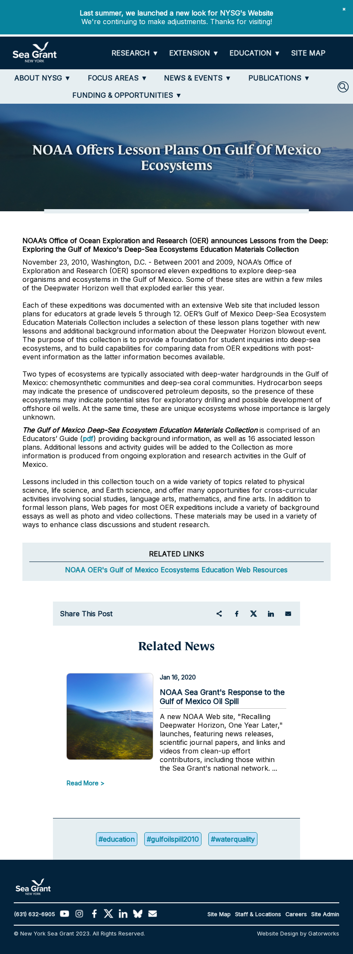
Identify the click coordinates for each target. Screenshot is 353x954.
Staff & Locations (258, 914)
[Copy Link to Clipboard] (219, 613)
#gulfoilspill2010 (173, 839)
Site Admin (325, 914)
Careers (296, 914)
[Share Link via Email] (288, 613)
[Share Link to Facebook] (236, 613)
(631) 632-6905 (34, 914)
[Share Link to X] (253, 613)
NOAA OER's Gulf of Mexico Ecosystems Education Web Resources (176, 569)
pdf (88, 438)
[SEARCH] (343, 87)
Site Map (219, 914)
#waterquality (233, 839)
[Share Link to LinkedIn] (271, 613)
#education (117, 839)
